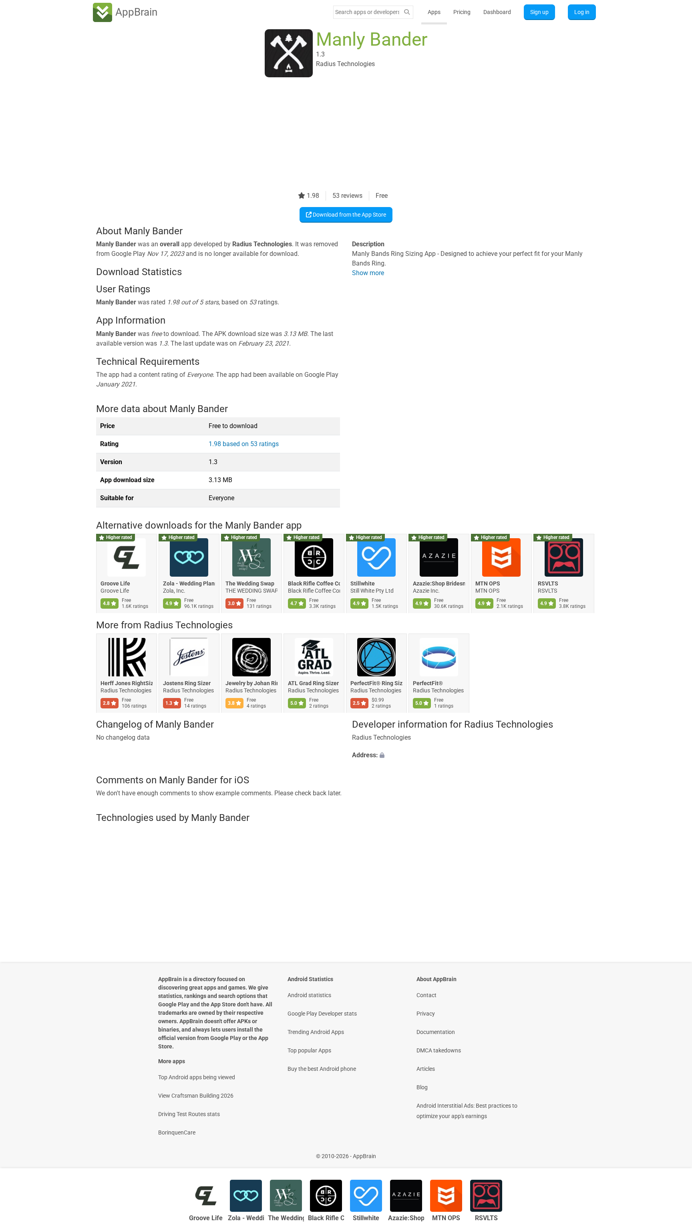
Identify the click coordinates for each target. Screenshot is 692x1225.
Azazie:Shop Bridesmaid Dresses (439, 584)
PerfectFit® (428, 683)
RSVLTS (548, 584)
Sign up (539, 12)
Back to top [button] (672, 1152)
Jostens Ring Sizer (187, 683)
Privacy (425, 1013)
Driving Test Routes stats (189, 1114)
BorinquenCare (176, 1132)
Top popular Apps (309, 1050)
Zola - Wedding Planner (189, 584)
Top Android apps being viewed (196, 1077)
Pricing (462, 12)
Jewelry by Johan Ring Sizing (251, 683)
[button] (474, 755)
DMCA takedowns (438, 1050)
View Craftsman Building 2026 (195, 1095)
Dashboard (497, 12)
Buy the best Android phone (322, 1069)
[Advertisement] (336, 135)
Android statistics (309, 995)
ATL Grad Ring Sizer (313, 683)
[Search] (407, 12)
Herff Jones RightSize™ (127, 683)
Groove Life (115, 584)
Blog (422, 1087)
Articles (425, 1069)
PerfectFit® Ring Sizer (376, 683)
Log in (581, 12)
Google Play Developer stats (322, 1013)
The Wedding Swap (249, 584)
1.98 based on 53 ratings (244, 444)
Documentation (435, 1032)
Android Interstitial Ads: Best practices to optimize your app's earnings (466, 1110)
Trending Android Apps (316, 1032)
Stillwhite (362, 584)
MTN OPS (487, 584)
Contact (426, 995)
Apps (434, 12)
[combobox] (367, 12)
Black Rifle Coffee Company (314, 584)
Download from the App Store (349, 214)
